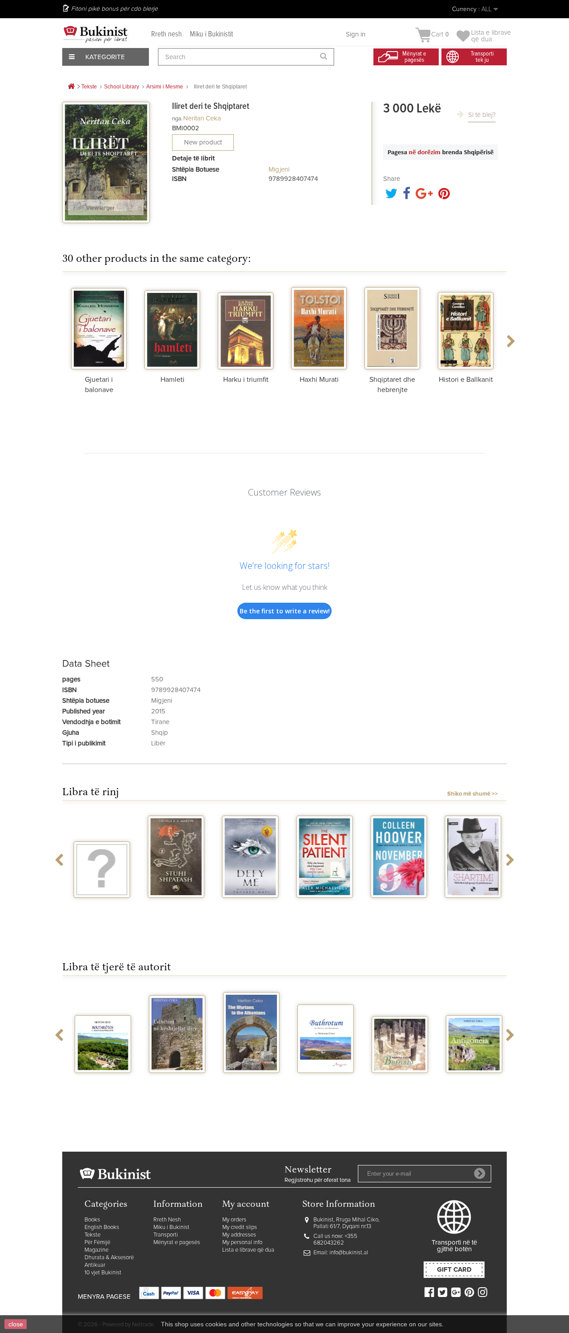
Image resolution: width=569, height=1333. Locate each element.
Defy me (248, 905)
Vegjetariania (99, 905)
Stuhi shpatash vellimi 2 (173, 909)
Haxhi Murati (319, 379)
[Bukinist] (95, 34)
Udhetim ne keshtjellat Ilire (173, 1084)
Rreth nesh (166, 34)
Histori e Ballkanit (466, 379)
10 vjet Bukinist (102, 1273)
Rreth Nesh (167, 1220)
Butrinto (396, 1081)
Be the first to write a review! (285, 611)
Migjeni (278, 169)
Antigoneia (470, 1081)
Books (92, 1220)
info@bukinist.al (348, 1253)
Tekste (92, 1235)
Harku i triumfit (245, 379)
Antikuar (94, 1265)
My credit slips (239, 1227)
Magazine (96, 1250)
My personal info (242, 1242)
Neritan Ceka (202, 118)
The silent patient (322, 909)
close (15, 1324)
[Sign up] (479, 1173)
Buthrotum (322, 1081)
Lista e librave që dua (248, 1250)
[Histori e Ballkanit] (465, 327)
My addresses (239, 1235)
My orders (234, 1220)
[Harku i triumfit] (245, 327)
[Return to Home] (71, 86)
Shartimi (470, 905)
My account (245, 1204)
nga (176, 118)
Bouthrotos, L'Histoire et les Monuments (99, 1088)
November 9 (396, 905)
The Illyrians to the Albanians (248, 1084)
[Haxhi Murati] (319, 327)
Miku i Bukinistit (211, 34)
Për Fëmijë (97, 1242)
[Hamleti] (172, 327)
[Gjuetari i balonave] (99, 327)
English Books (101, 1227)
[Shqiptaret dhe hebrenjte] (392, 327)
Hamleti (172, 379)
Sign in (355, 34)
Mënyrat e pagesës (176, 1242)
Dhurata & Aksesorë (109, 1258)
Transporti (165, 1235)
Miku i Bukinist (171, 1227)
